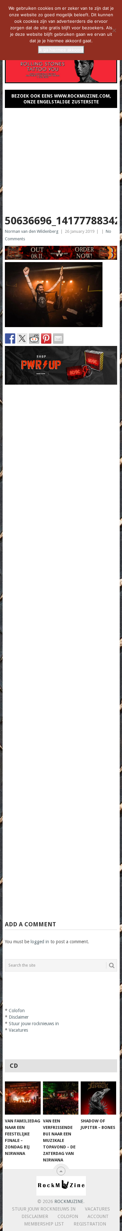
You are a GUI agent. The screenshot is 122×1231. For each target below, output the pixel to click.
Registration (90, 1223)
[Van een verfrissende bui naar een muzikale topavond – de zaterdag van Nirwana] (60, 1098)
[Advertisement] (61, 158)
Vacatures (18, 1030)
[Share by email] (58, 338)
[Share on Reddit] (34, 338)
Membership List (44, 1223)
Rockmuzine (68, 1201)
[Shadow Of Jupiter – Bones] (98, 1098)
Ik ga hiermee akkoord (61, 49)
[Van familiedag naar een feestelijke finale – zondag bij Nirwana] (22, 1098)
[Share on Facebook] (10, 338)
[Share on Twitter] (22, 338)
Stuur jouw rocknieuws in (34, 1023)
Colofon (17, 1010)
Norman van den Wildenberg (32, 231)
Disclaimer (19, 1017)
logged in (40, 941)
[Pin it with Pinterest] (46, 338)
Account (98, 1216)
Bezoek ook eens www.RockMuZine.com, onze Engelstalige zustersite (61, 98)
